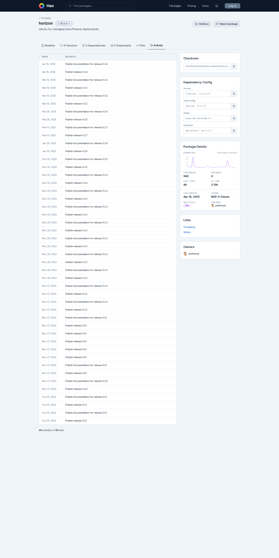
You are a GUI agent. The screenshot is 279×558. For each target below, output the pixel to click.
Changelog (189, 227)
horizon (46, 23)
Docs (205, 5)
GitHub (187, 232)
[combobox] (100, 6)
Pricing (191, 5)
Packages (175, 5)
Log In (232, 5)
